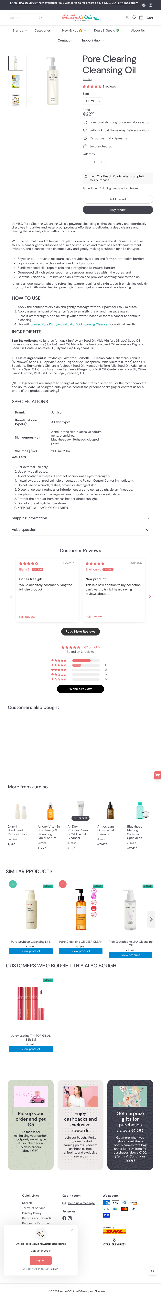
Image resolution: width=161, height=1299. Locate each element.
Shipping (105, 188)
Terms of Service (34, 1208)
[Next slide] (150, 596)
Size (86, 94)
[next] (151, 919)
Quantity (89, 154)
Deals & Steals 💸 (107, 30)
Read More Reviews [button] (81, 631)
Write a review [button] (80, 689)
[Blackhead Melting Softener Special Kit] (140, 825)
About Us (138, 30)
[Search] (40, 17)
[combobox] (26, 17)
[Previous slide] (11, 596)
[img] (28, 563)
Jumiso (40, 787)
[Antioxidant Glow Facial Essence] (110, 823)
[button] (92, 86)
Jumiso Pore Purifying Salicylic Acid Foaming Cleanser (70, 324)
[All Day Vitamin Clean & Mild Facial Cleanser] (80, 825)
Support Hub (91, 40)
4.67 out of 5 (91, 647)
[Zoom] (52, 81)
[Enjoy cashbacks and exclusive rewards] (80, 1096)
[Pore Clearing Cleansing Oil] (18, 744)
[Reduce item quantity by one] (87, 162)
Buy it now (117, 210)
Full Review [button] (27, 617)
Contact (64, 40)
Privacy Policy (31, 1213)
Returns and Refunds (36, 1218)
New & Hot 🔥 (72, 30)
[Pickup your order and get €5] (31, 1096)
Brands (18, 30)
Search (27, 1203)
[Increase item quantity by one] (101, 162)
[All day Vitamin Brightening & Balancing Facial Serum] (51, 825)
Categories (43, 30)
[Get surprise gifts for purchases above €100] (130, 1096)
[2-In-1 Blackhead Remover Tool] (21, 823)
